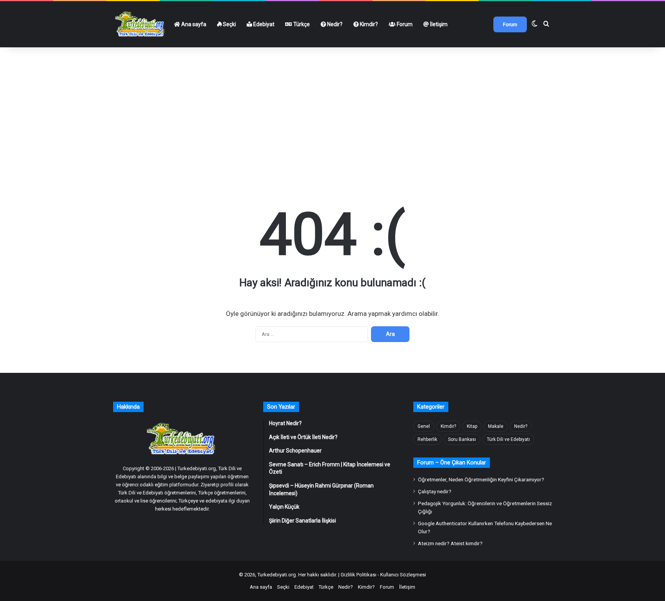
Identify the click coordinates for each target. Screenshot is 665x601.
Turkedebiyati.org (276, 575)
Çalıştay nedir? (434, 491)
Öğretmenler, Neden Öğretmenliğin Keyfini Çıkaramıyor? (481, 479)
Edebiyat (263, 24)
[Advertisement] (332, 103)
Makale (495, 426)
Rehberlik (427, 439)
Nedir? (334, 24)
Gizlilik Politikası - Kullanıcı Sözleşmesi (383, 575)
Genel (424, 426)
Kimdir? (368, 24)
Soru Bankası (462, 439)
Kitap (472, 426)
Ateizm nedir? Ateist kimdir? (450, 543)
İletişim (438, 24)
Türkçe (301, 24)
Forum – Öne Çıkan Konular (451, 462)
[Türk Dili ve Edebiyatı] (141, 24)
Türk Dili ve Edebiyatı (508, 439)
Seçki (229, 24)
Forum (404, 24)
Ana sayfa (193, 24)
